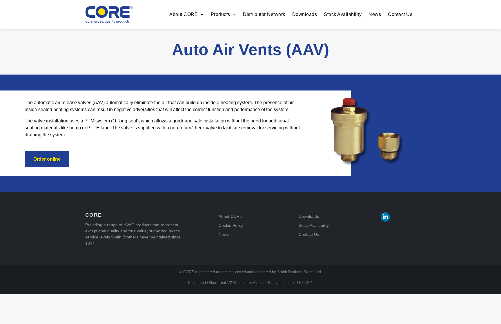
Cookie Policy (231, 225)
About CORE (183, 14)
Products (220, 14)
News (375, 14)
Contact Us (400, 14)
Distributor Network (264, 14)
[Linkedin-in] (385, 217)
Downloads (304, 14)
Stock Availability (343, 14)
